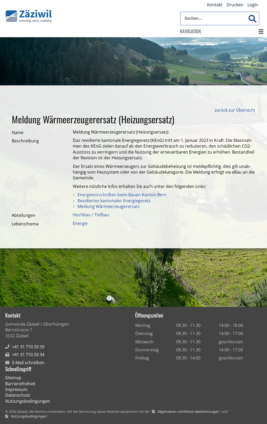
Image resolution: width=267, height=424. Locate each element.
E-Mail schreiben (28, 362)
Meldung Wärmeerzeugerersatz (108, 206)
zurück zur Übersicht (235, 110)
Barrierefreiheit (20, 384)
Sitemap (13, 378)
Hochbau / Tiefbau (91, 215)
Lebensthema (25, 224)
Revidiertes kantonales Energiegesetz (113, 201)
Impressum (16, 389)
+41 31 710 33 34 (28, 354)
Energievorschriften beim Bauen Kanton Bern (122, 195)
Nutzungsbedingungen (27, 401)
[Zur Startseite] (28, 16)
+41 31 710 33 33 (28, 347)
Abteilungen (23, 215)
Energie (80, 223)
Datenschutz (17, 395)
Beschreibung (25, 141)
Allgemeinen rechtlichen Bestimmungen (188, 412)
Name (17, 132)
